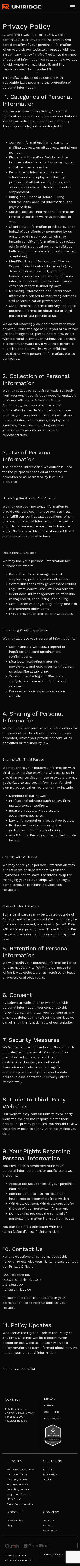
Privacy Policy (53, 1554)
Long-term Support (18, 1494)
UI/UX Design (14, 1499)
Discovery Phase (17, 1479)
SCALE (47, 1479)
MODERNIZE (50, 1474)
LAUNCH (48, 1469)
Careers (48, 1525)
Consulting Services (19, 1489)
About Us (49, 1520)
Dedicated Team (17, 1474)
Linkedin (49, 1398)
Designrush (52, 1418)
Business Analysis (18, 1484)
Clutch (49, 1405)
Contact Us (50, 1530)
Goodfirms (51, 1412)
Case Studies (15, 1520)
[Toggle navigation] (72, 6)
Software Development (21, 1469)
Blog (9, 1525)
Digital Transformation (20, 1504)
